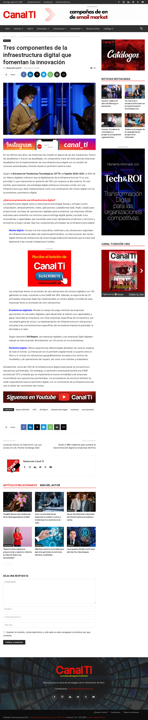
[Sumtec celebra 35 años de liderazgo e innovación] (111, 92)
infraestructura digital (59, 409)
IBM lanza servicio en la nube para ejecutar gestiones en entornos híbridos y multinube (49, 552)
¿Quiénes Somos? (34, 2)
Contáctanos (48, 2)
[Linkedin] (128, 2)
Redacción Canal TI (14, 68)
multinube (75, 409)
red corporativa (88, 409)
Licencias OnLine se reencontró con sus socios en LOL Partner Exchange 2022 (22, 446)
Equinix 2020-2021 (22, 409)
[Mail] (133, 2)
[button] (141, 28)
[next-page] (9, 563)
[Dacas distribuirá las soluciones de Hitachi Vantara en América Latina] (81, 502)
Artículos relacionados (20, 485)
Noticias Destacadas (115, 78)
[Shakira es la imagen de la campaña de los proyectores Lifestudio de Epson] (135, 120)
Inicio (7, 28)
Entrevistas (42, 28)
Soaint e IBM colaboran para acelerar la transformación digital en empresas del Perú (74, 446)
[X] (138, 2)
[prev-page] (5, 563)
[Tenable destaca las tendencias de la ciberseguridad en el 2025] (17, 502)
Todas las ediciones (63, 2)
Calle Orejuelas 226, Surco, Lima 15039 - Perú (48, 717)
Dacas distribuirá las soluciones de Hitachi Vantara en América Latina (81, 517)
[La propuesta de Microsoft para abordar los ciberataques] (81, 537)
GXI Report (44, 409)
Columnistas (58, 28)
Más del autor (50, 485)
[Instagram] (123, 2)
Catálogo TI (108, 28)
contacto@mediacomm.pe (80, 688)
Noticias (17, 28)
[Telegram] (44, 74)
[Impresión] (57, 74)
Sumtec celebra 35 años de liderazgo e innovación (109, 103)
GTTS (34, 409)
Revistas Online (93, 28)
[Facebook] (119, 2)
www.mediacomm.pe (96, 717)
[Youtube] (142, 2)
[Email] (63, 74)
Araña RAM (75, 28)
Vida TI (30, 28)
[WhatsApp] (50, 74)
